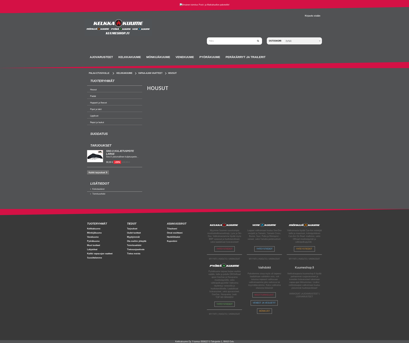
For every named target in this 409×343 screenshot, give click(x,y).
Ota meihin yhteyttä (136, 241)
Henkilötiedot (173, 237)
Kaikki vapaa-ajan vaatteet (99, 253)
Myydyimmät (133, 237)
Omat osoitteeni (175, 233)
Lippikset (94, 116)
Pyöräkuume (93, 241)
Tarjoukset (100, 145)
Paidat (93, 96)
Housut (93, 89)
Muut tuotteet (93, 245)
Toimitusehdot (98, 194)
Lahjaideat (92, 249)
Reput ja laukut (97, 122)
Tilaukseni (172, 228)
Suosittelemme (94, 258)
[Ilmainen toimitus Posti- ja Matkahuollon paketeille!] (204, 4)
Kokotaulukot (98, 189)
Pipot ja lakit (96, 109)
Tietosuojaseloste (135, 249)
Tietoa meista (133, 253)
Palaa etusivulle (99, 73)
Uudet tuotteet (134, 233)
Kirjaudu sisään (312, 16)
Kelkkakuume (93, 228)
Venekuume (93, 237)
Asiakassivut (176, 223)
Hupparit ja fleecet (98, 102)
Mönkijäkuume (94, 233)
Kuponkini (172, 241)
